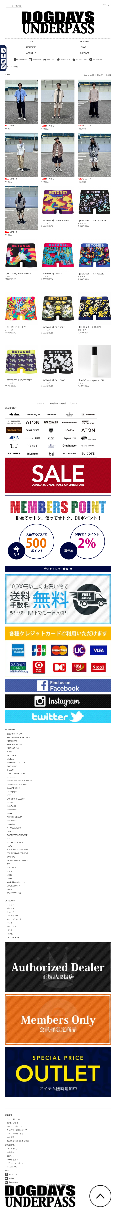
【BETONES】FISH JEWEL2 (91, 274)
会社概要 (10, 1137)
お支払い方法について (16, 1126)
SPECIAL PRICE (14, 937)
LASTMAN (11, 806)
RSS (9, 1167)
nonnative (11, 824)
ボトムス (10, 908)
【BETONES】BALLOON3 (53, 380)
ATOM (14, 1167)
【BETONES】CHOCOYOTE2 (18, 380)
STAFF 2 (13, 126)
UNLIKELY (11, 871)
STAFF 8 (13, 232)
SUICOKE (11, 857)
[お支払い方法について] (63, 61)
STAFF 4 (87, 126)
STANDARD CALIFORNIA (17, 850)
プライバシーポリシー (16, 1163)
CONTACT (84, 53)
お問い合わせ (12, 1123)
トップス (10, 905)
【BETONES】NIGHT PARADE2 (92, 221)
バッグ (10, 923)
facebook (13, 1174)
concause (11, 777)
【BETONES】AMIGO (51, 273)
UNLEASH (11, 868)
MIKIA (9, 813)
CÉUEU (10, 770)
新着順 (108, 75)
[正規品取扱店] (20, 61)
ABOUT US (31, 53)
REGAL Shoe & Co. (15, 842)
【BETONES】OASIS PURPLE (55, 220)
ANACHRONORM (14, 745)
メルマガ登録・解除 (15, 1134)
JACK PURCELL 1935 (16, 799)
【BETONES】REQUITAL (89, 327)
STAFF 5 (13, 179)
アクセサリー (12, 916)
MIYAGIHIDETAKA (14, 817)
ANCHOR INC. (13, 748)
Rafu (9, 839)
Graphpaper (12, 792)
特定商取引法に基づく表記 (18, 1141)
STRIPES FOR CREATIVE (17, 853)
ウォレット (11, 926)
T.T (8, 864)
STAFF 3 (50, 126)
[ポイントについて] (80, 61)
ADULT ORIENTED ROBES (18, 737)
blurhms (10, 759)
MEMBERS (31, 47)
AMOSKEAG (12, 741)
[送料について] (49, 61)
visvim (9, 879)
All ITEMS (84, 41)
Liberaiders (11, 810)
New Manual (12, 821)
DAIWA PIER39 (13, 788)
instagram (13, 1182)
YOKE (9, 889)
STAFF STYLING (14, 893)
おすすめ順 (89, 75)
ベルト (10, 930)
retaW (9, 846)
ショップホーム (13, 1119)
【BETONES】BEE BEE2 (53, 327)
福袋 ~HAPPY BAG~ (15, 734)
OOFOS (10, 831)
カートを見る (12, 1160)
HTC (9, 795)
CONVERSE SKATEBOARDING (20, 781)
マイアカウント (13, 1149)
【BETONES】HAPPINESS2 (18, 273)
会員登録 (10, 1152)
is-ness (10, 802)
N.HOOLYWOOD (14, 828)
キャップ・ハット (14, 919)
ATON (9, 752)
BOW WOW (11, 766)
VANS (9, 875)
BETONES (11, 755)
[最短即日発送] (35, 61)
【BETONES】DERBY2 (15, 327)
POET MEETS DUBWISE (17, 835)
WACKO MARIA (13, 886)
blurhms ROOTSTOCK (16, 763)
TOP (31, 41)
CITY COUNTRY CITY (16, 774)
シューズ (10, 912)
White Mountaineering (16, 882)
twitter (11, 1178)
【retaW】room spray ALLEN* (91, 380)
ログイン (10, 1156)
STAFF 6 (50, 179)
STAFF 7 (87, 179)
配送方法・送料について (17, 1130)
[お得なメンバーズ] (95, 61)
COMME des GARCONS (17, 784)
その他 (15, 66)
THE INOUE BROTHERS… (18, 860)
